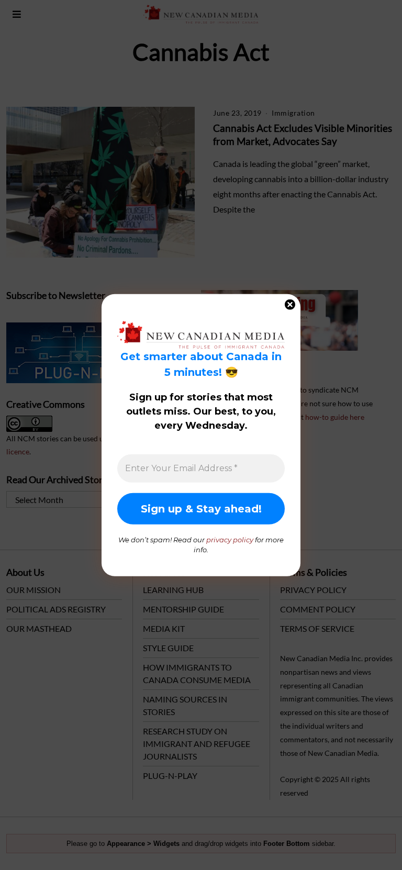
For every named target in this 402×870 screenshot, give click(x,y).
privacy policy (229, 539)
